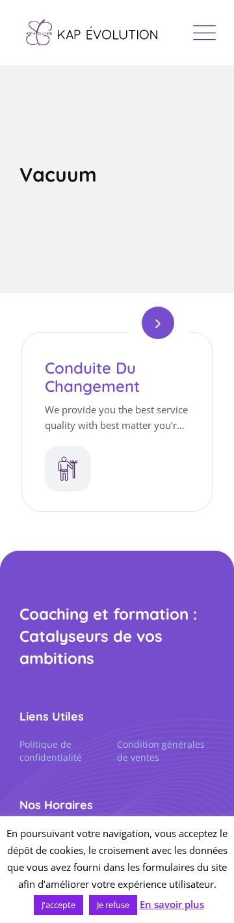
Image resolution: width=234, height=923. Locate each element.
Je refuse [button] (113, 905)
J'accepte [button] (58, 905)
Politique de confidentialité (51, 751)
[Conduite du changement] (158, 323)
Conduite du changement (92, 377)
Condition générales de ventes (161, 751)
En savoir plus (172, 904)
